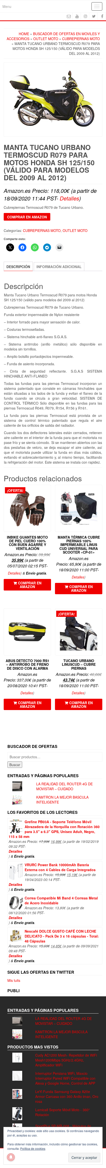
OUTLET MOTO (45, 38)
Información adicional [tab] (59, 266)
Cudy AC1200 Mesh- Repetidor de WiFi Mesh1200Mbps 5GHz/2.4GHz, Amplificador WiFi (66, 1060)
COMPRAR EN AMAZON (27, 216)
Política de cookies (32, 1148)
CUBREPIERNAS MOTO (81, 38)
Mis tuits (13, 980)
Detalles (69, 198)
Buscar (14, 764)
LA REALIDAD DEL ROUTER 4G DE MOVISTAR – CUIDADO (64, 786)
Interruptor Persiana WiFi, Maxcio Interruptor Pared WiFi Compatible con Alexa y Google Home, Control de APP (65, 1078)
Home (24, 33)
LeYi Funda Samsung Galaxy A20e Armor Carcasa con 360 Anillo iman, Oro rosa (66, 1096)
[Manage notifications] (11, 1157)
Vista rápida (48, 492)
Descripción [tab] (18, 266)
